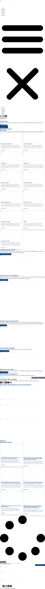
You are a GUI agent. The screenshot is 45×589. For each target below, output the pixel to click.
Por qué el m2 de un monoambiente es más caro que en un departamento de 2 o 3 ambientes (33, 483)
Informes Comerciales (28, 143)
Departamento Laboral (5, 221)
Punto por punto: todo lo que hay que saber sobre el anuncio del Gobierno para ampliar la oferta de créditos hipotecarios (33, 458)
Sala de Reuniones (27, 202)
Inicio (3, 8)
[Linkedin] (6, 116)
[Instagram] (3, 116)
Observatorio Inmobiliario (6, 143)
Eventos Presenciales (5, 241)
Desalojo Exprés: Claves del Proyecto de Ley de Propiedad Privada (11, 506)
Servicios (3, 12)
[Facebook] (1, 382)
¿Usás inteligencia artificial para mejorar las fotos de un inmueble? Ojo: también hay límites (11, 483)
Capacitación (26, 163)
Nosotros (3, 9)
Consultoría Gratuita (27, 182)
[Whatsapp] (1, 116)
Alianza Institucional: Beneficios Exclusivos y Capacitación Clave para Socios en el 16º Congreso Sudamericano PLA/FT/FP (33, 506)
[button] (22, 61)
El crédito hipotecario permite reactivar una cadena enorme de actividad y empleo (10, 458)
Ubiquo (24, 221)
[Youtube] (8, 382)
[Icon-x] (1, 586)
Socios (3, 13)
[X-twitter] (11, 382)
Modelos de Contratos (5, 202)
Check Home (3, 163)
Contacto (3, 15)
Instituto (3, 11)
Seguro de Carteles (5, 182)
